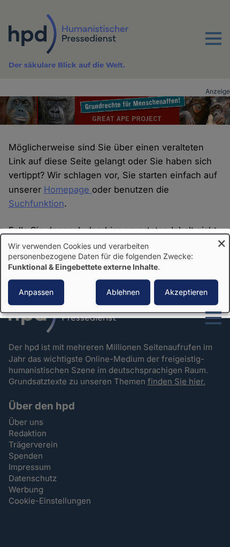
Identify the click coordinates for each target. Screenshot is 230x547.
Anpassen (36, 292)
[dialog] (115, 273)
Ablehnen (123, 292)
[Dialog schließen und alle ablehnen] (221, 240)
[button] (213, 45)
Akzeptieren (186, 292)
